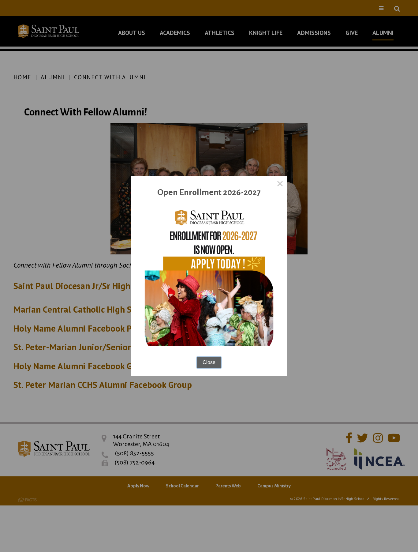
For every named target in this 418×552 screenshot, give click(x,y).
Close (209, 362)
